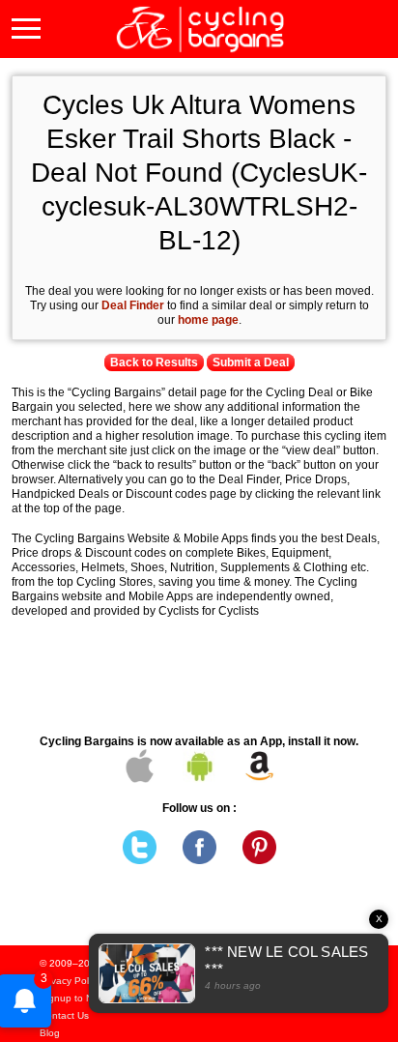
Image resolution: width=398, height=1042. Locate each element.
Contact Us (64, 1015)
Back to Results (154, 362)
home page (208, 320)
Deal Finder (132, 305)
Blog (50, 1033)
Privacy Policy (70, 980)
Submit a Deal (251, 362)
